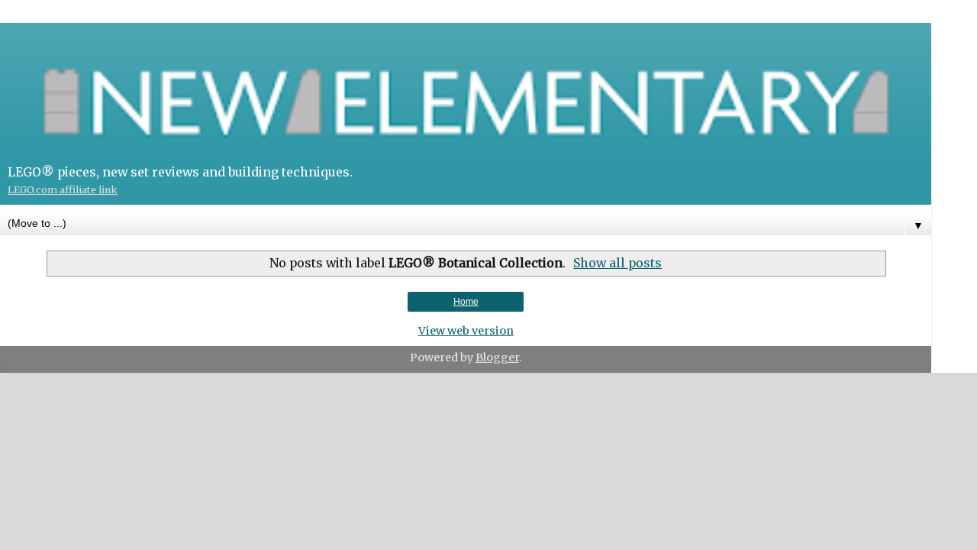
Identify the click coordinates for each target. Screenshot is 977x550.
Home (466, 301)
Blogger (497, 357)
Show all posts (617, 262)
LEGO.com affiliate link (63, 190)
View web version (466, 331)
